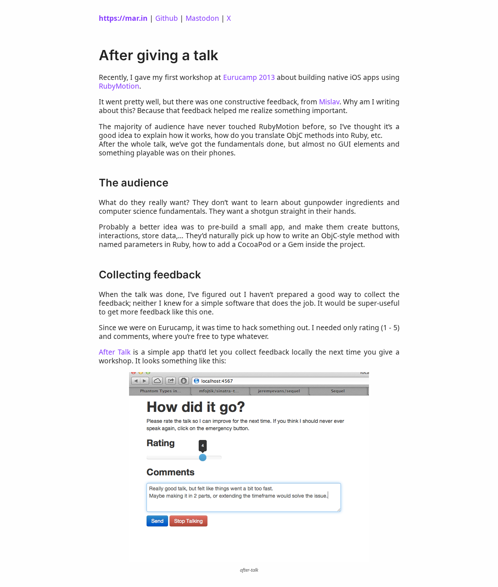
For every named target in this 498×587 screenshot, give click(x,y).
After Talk (115, 352)
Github (166, 18)
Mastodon (202, 18)
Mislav (329, 102)
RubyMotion (119, 86)
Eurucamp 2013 (249, 77)
